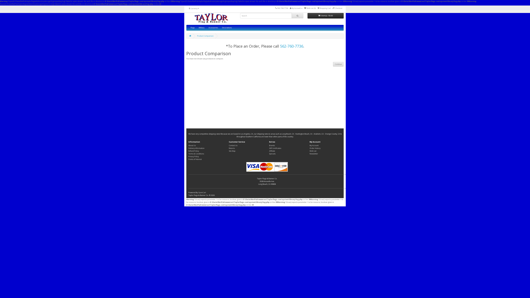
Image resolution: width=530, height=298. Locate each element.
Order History (315, 148)
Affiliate (272, 151)
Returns (232, 148)
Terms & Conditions (196, 154)
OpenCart (202, 192)
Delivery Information (196, 148)
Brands (272, 145)
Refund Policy (193, 151)
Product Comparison (205, 36)
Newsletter (314, 154)
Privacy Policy (193, 156)
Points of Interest (195, 159)
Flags (193, 27)
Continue (338, 64)
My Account (314, 145)
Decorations (227, 27)
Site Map (232, 151)
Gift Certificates (275, 148)
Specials (272, 154)
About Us (192, 145)
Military (201, 27)
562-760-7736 (291, 46)
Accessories (213, 27)
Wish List (313, 151)
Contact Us (233, 145)
